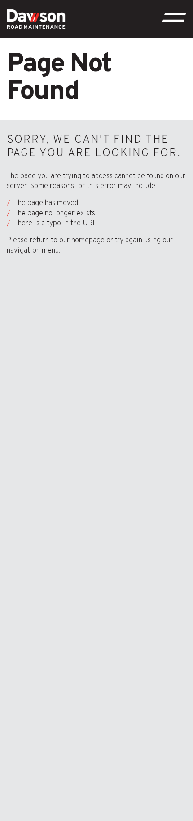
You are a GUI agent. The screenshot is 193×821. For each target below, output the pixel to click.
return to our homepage (67, 240)
